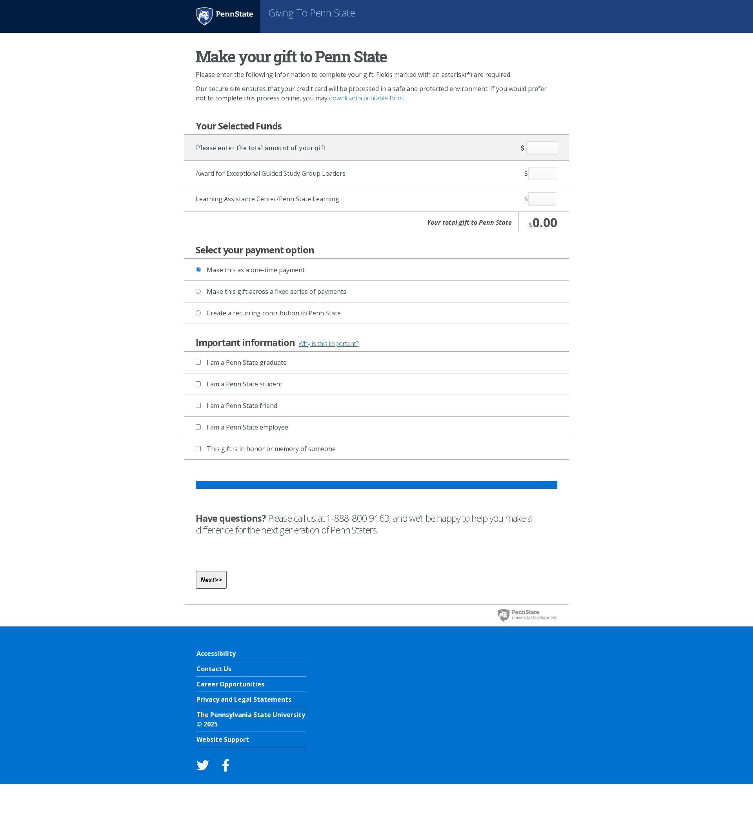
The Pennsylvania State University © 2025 (250, 719)
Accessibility (216, 653)
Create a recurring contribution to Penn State (274, 313)
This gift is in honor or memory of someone (271, 448)
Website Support (222, 739)
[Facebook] (225, 765)
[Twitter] (202, 765)
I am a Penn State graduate (247, 362)
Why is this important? (328, 343)
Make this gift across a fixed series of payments (276, 291)
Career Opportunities (230, 684)
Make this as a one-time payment (256, 270)
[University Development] (527, 615)
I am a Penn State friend (242, 405)
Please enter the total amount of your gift (261, 148)
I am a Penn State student (244, 384)
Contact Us (213, 668)
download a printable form (366, 98)
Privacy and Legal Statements (243, 699)
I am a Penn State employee (247, 427)
